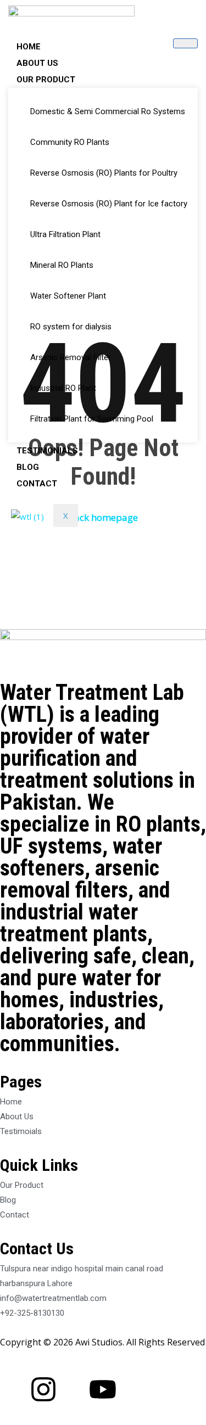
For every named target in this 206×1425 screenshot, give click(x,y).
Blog (27, 467)
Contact (36, 484)
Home (28, 47)
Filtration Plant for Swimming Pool (91, 419)
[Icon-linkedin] (73, 1389)
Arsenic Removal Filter (70, 357)
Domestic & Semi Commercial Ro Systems (107, 111)
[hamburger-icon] (185, 43)
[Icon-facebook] (13, 1389)
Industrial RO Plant (63, 388)
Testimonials (47, 451)
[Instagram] (43, 1389)
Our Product (45, 80)
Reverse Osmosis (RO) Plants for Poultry (103, 173)
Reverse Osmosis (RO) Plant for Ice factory (108, 204)
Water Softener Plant (68, 296)
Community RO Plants (69, 142)
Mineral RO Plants (61, 265)
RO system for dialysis (71, 327)
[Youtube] (102, 1389)
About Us (37, 63)
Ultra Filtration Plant (65, 234)
